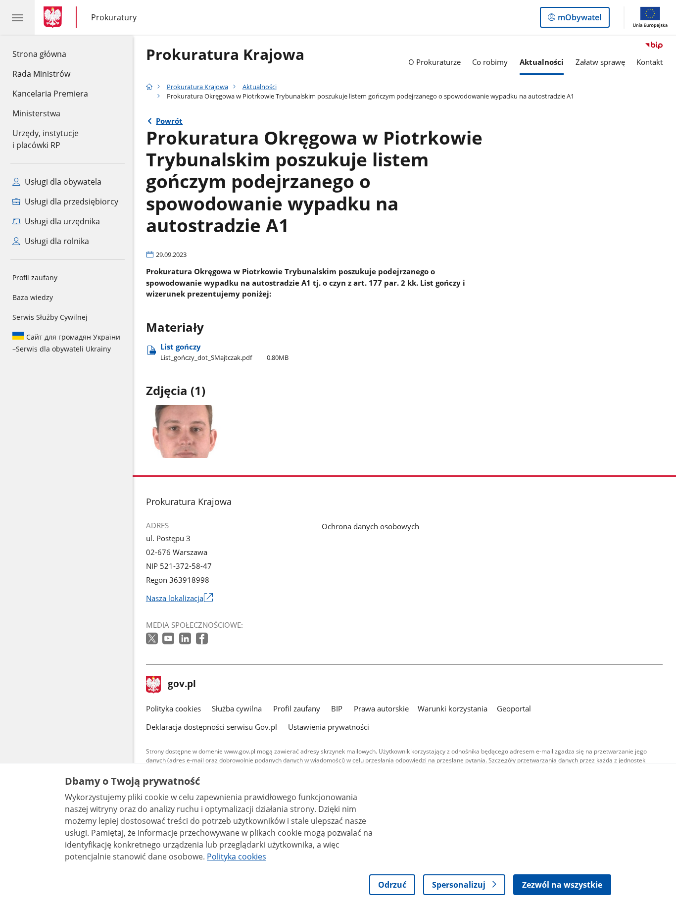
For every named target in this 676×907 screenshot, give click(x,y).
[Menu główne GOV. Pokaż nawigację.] (17, 17)
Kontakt (649, 62)
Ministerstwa (36, 113)
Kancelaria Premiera (50, 93)
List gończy (224, 352)
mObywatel (579, 19)
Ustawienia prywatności (328, 727)
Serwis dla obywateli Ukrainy (66, 342)
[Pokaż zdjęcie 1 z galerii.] (186, 431)
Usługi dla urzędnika (61, 221)
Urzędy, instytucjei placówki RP (45, 139)
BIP (336, 708)
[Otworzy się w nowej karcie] (153, 639)
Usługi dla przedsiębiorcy (70, 201)
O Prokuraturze (434, 62)
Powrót (169, 121)
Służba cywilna (237, 708)
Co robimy (490, 62)
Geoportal (514, 708)
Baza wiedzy (32, 297)
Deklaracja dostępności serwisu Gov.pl (211, 727)
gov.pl (181, 685)
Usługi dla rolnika (56, 241)
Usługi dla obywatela (62, 181)
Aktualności (542, 62)
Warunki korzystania (452, 708)
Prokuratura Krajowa (225, 55)
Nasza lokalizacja (179, 598)
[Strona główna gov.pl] (55, 17)
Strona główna (50, 53)
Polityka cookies (173, 708)
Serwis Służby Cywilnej (50, 317)
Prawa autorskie (381, 708)
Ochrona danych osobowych (370, 526)
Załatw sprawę (600, 62)
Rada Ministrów (41, 73)
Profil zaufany (34, 277)
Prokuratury (114, 17)
